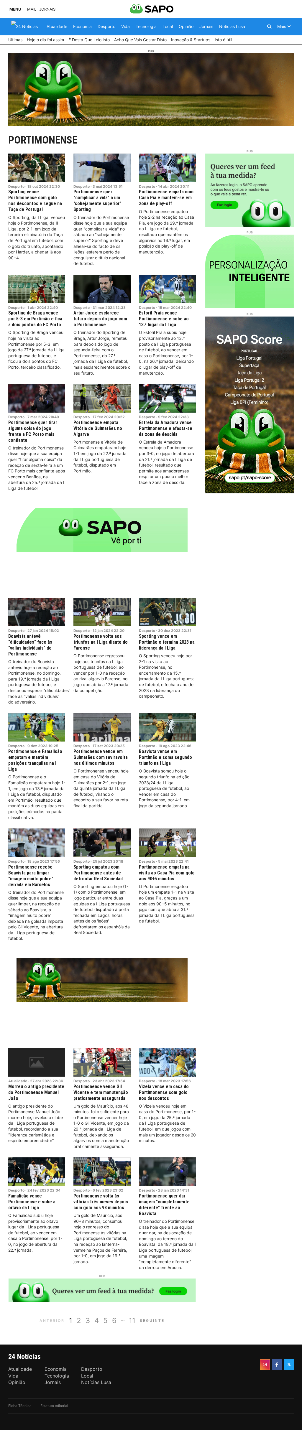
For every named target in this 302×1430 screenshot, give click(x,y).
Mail (31, 9)
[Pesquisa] (269, 26)
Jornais (47, 9)
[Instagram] (265, 1364)
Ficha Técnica (20, 1405)
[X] (289, 1364)
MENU (15, 9)
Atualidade (17, 1081)
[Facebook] (277, 1364)
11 (132, 1320)
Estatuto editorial (54, 1405)
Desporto (16, 186)
